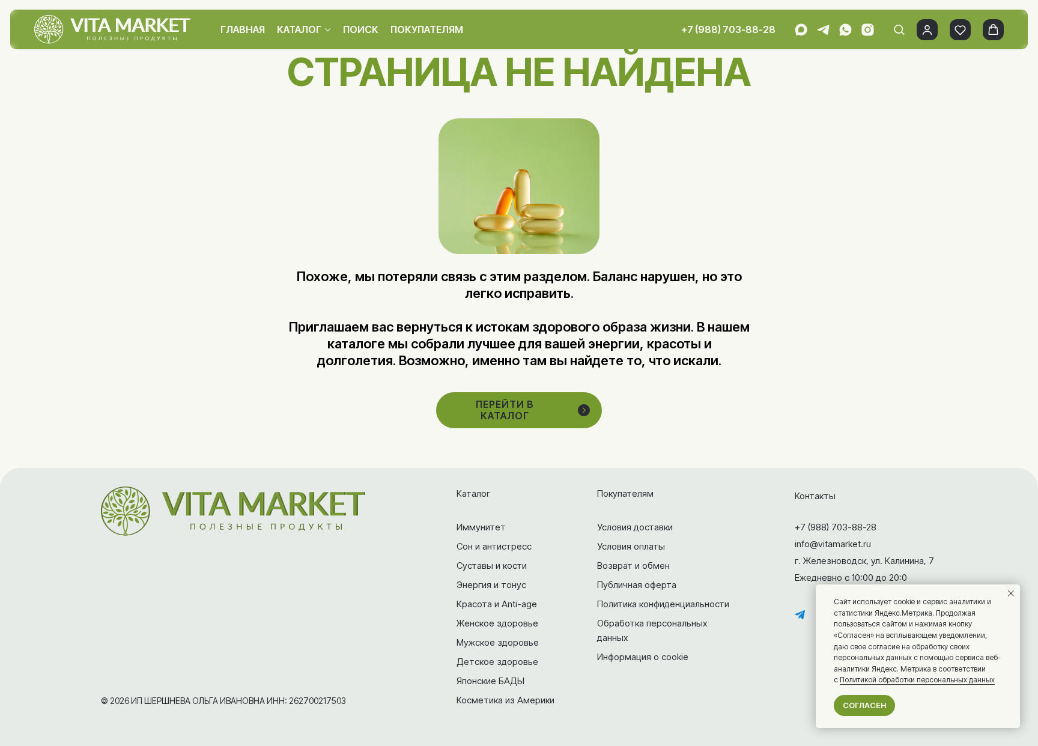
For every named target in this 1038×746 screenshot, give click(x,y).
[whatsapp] (845, 29)
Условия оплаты (631, 546)
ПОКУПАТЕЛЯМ (426, 29)
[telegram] (823, 29)
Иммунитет (481, 527)
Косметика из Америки (505, 700)
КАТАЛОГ (299, 29)
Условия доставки (635, 527)
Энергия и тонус (491, 584)
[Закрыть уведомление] (1011, 593)
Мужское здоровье (498, 642)
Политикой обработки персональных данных (917, 679)
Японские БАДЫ (490, 681)
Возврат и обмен (633, 565)
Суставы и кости (492, 565)
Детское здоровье (497, 661)
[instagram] (867, 29)
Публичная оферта (636, 584)
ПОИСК (360, 29)
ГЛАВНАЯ (242, 29)
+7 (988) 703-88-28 (728, 29)
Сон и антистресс (494, 546)
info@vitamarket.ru (833, 544)
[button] (899, 29)
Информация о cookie (642, 657)
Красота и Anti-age (497, 604)
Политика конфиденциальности (663, 604)
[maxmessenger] (801, 29)
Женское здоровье (497, 623)
